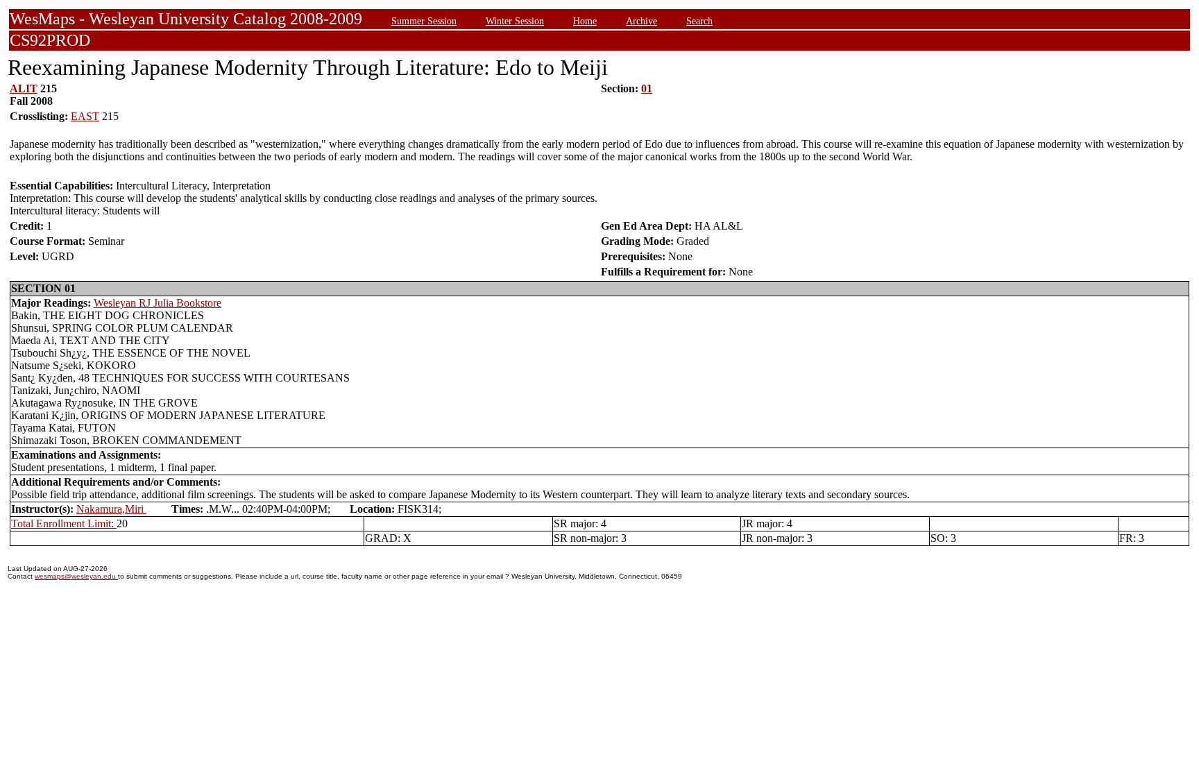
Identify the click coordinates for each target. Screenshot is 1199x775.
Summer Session (424, 20)
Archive (641, 20)
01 (646, 88)
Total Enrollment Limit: (64, 523)
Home (585, 20)
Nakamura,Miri (111, 509)
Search (699, 20)
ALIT (23, 88)
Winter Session (515, 20)
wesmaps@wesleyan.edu (76, 576)
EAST (85, 116)
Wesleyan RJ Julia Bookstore (157, 303)
